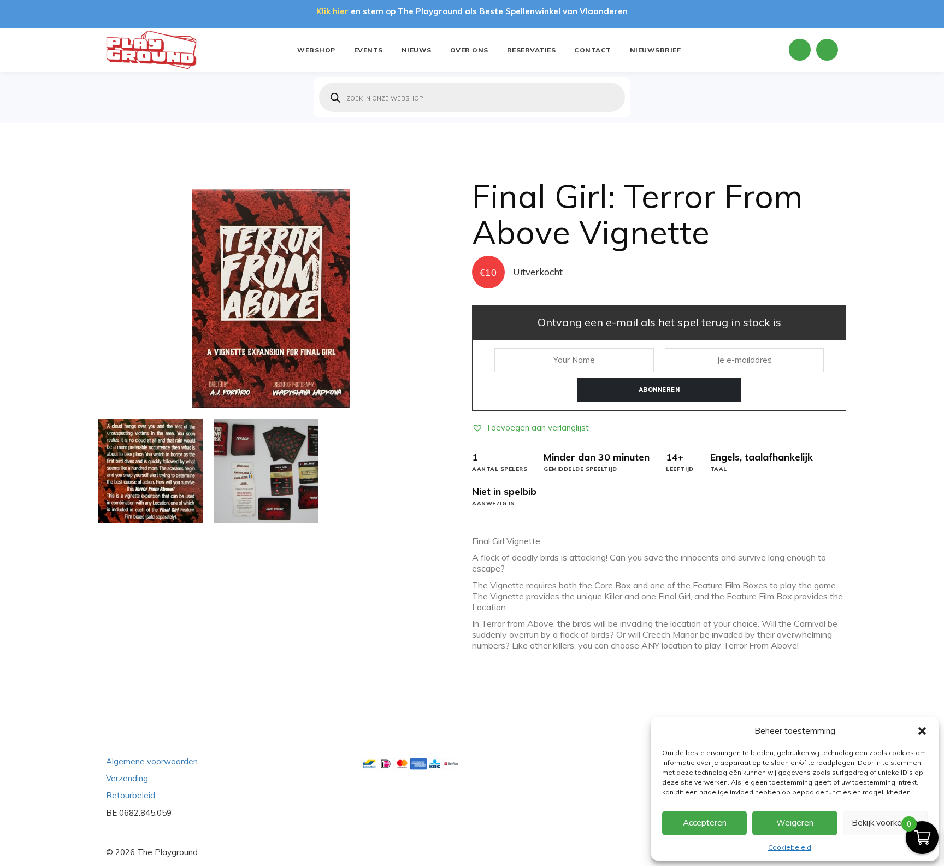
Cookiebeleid (789, 847)
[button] (922, 731)
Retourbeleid (130, 795)
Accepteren (705, 822)
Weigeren (794, 822)
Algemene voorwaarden (152, 761)
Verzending (127, 778)
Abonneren (659, 389)
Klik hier (332, 11)
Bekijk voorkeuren (885, 822)
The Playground (167, 852)
